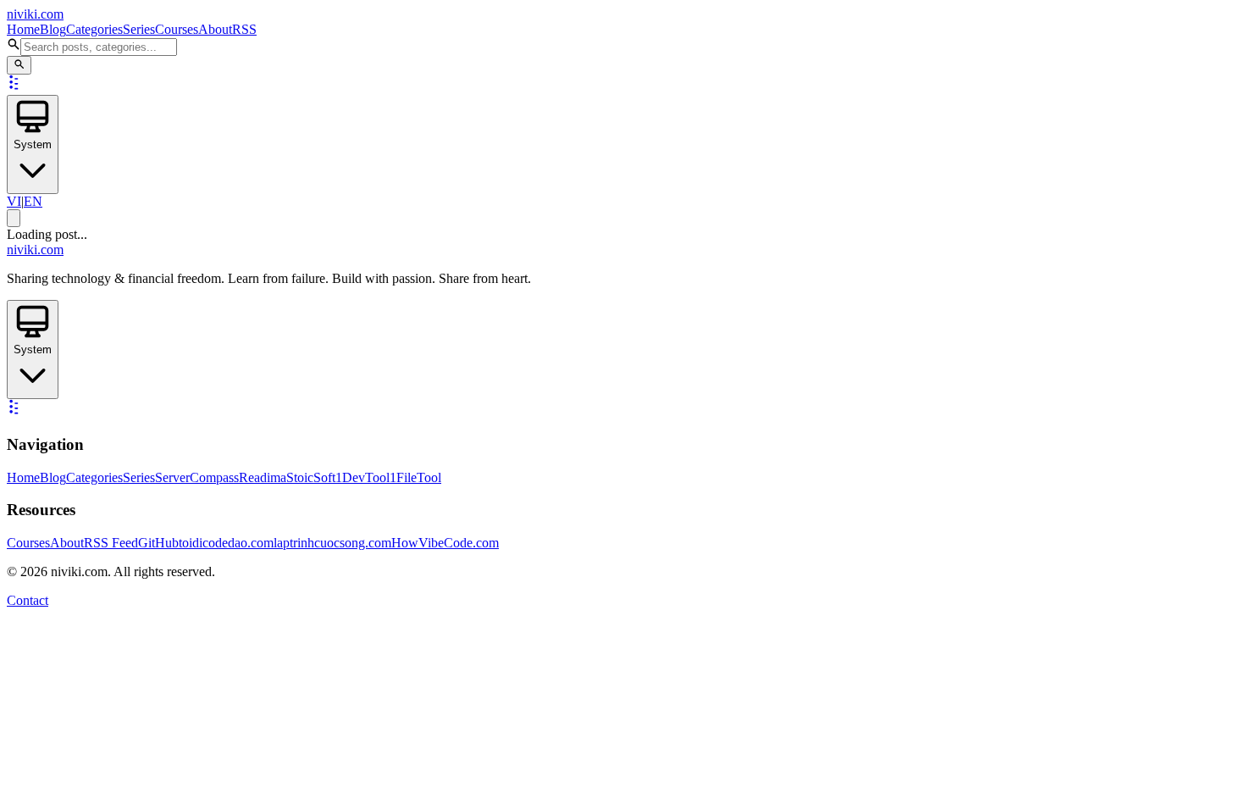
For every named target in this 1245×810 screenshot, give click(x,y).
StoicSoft (310, 477)
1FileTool (415, 477)
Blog (53, 29)
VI (14, 201)
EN (33, 201)
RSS (244, 29)
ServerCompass (197, 477)
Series (139, 29)
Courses (176, 29)
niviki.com (35, 14)
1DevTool (362, 477)
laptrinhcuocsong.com (332, 542)
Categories (94, 29)
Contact (27, 600)
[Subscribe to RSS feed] (15, 87)
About (215, 29)
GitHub (158, 542)
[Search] (19, 65)
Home (23, 29)
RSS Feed (111, 542)
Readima (262, 477)
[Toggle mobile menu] (13, 218)
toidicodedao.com (226, 542)
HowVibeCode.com (445, 542)
